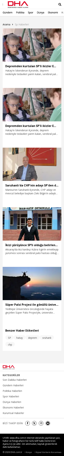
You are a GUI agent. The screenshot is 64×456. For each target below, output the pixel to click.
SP (9, 337)
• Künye (28, 452)
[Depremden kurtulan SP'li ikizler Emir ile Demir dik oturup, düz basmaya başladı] (32, 45)
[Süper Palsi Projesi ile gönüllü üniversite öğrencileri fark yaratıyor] (32, 283)
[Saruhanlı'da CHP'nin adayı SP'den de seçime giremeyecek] (32, 164)
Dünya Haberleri (12, 402)
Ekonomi (53, 12)
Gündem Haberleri (13, 385)
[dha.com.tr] (13, 367)
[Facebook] (27, 423)
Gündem (7, 12)
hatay (19, 337)
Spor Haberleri (11, 396)
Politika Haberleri (12, 391)
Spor (30, 12)
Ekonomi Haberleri (13, 407)
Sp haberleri (22, 24)
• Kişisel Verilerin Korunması (47, 452)
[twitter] (34, 423)
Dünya (40, 12)
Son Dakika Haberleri (15, 379)
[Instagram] (41, 423)
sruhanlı (46, 337)
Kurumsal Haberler (13, 413)
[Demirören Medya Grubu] (53, 367)
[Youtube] (48, 423)
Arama (6, 24)
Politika (20, 12)
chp (10, 344)
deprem (32, 337)
